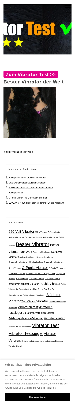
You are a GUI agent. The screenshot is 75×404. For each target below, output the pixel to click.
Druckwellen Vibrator (27, 257)
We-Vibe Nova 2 (15, 346)
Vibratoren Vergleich (34, 312)
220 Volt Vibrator (21, 231)
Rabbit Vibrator (49, 283)
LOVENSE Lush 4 (52, 278)
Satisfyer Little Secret (34, 289)
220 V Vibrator (41, 232)
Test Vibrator (28, 301)
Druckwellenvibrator (44, 257)
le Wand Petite (22, 278)
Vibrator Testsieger (26, 333)
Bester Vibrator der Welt (18, 151)
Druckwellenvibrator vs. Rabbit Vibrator (27, 183)
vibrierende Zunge (31, 341)
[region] (37, 381)
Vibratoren (13, 307)
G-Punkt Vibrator (35, 268)
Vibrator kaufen (54, 318)
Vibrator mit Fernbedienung (20, 326)
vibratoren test (28, 307)
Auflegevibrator (54, 232)
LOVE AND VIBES (36, 278)
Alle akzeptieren (37, 397)
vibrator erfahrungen (31, 318)
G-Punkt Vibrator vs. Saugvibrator (40, 274)
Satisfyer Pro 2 (50, 289)
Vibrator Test (45, 325)
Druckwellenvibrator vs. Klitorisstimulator (26, 262)
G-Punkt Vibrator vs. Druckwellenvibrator (28, 198)
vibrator (42, 301)
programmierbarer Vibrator (24, 283)
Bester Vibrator (32, 244)
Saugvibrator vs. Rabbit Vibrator (22, 295)
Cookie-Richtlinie (46, 387)
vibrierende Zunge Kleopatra (51, 341)
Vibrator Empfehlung (57, 302)
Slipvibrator (41, 295)
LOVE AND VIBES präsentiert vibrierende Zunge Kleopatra (36, 203)
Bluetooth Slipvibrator (42, 252)
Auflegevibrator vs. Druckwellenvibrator (27, 178)
